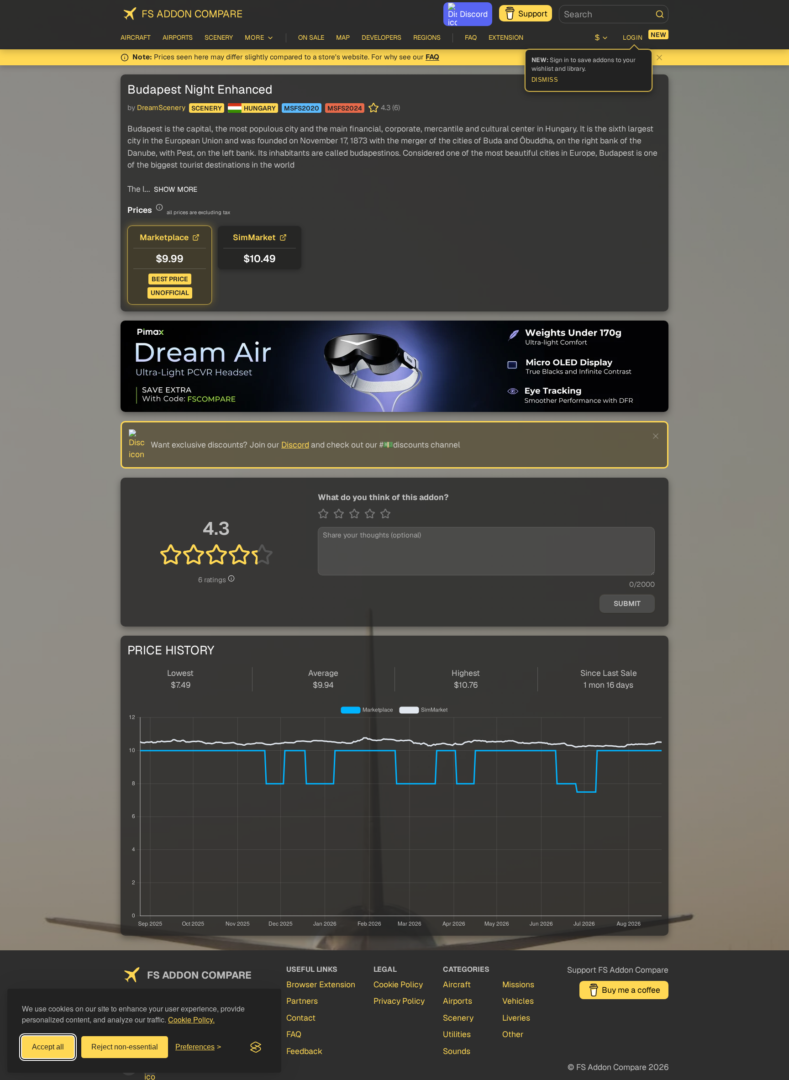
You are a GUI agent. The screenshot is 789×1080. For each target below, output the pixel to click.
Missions (518, 984)
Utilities (457, 1034)
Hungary (260, 108)
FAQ (471, 37)
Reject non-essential (124, 1047)
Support (532, 13)
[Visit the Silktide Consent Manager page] (256, 1047)
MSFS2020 (301, 108)
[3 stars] (356, 513)
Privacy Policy (399, 1001)
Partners (302, 1001)
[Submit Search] (659, 14)
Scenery (219, 37)
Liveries (516, 1017)
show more (174, 189)
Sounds (456, 1051)
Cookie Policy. (191, 1019)
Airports (178, 37)
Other (513, 1034)
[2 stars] (341, 513)
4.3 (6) (390, 107)
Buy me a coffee (631, 990)
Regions (427, 37)
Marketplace (164, 237)
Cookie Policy (398, 984)
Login (633, 37)
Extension (506, 37)
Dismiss (544, 80)
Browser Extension (320, 984)
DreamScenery (161, 107)
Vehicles (518, 1001)
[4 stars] (372, 513)
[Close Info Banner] (659, 57)
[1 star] (325, 513)
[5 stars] (385, 513)
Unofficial (170, 293)
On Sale (311, 37)
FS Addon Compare (192, 13)
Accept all (48, 1047)
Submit (627, 603)
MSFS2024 (344, 108)
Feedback (304, 1051)
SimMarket (254, 237)
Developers (381, 37)
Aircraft (136, 37)
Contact (301, 1017)
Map (343, 37)
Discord (474, 14)
